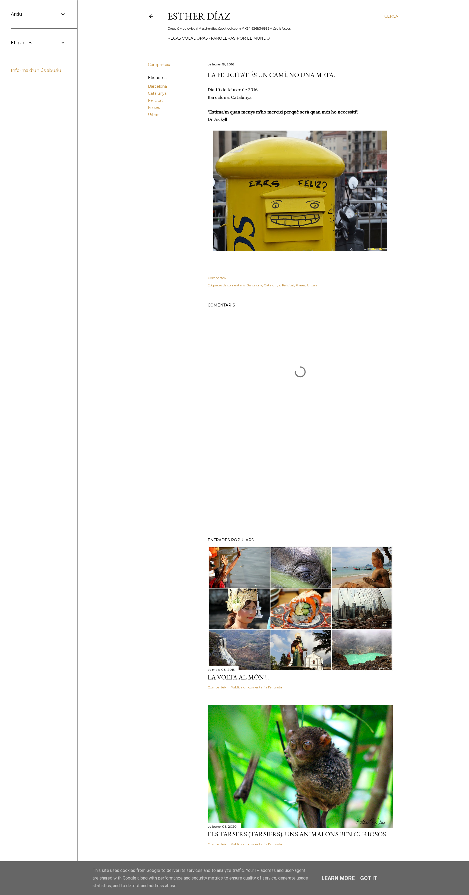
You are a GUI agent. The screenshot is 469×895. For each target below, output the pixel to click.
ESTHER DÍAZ (198, 16)
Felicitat (155, 100)
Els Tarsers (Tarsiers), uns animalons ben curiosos (297, 834)
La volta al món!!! (239, 677)
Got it (369, 878)
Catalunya (157, 93)
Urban (153, 114)
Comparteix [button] (159, 64)
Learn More (338, 878)
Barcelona (157, 86)
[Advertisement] (300, 486)
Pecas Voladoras (187, 38)
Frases (154, 107)
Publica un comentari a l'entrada (256, 687)
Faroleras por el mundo (240, 38)
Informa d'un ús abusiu (36, 70)
